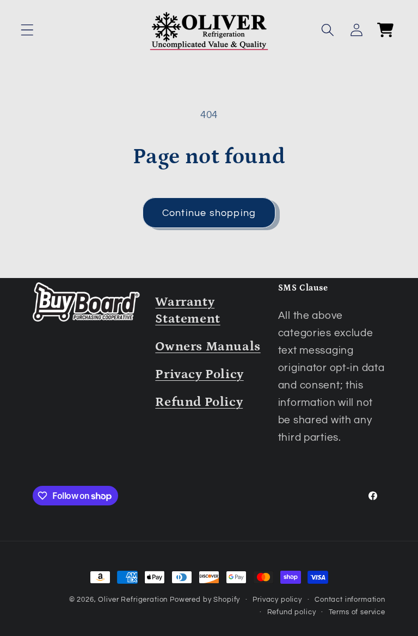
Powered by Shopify (205, 599)
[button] (27, 30)
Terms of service (357, 612)
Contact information (350, 599)
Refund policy (291, 612)
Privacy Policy (199, 374)
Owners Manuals (207, 346)
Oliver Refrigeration (133, 599)
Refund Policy (199, 401)
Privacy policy (277, 599)
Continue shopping (209, 213)
